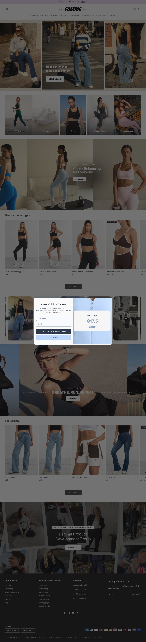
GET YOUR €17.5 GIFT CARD (54, 331)
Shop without (54, 337)
